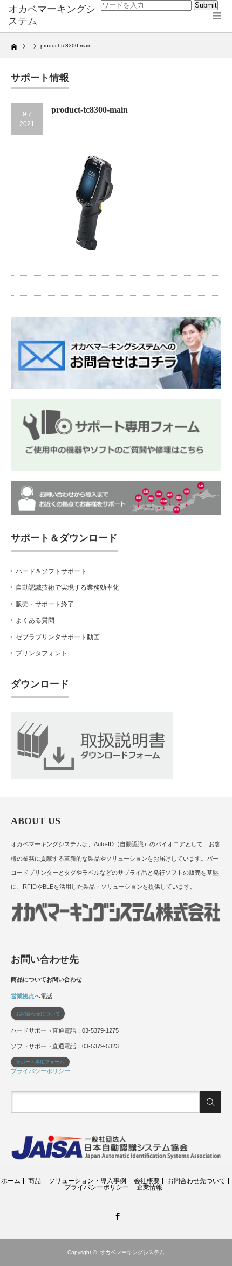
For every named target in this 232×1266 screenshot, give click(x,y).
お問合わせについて (38, 1013)
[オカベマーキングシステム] (54, 15)
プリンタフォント (41, 653)
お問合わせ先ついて (196, 1181)
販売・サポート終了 (45, 604)
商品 (34, 1181)
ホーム (11, 1181)
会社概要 (147, 1181)
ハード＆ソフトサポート (51, 571)
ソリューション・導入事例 (87, 1181)
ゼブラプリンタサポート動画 (58, 637)
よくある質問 (35, 620)
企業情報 (149, 1187)
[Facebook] (116, 1215)
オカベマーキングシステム (132, 1252)
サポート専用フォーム (40, 1061)
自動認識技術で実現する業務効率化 (67, 587)
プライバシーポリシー (40, 1071)
